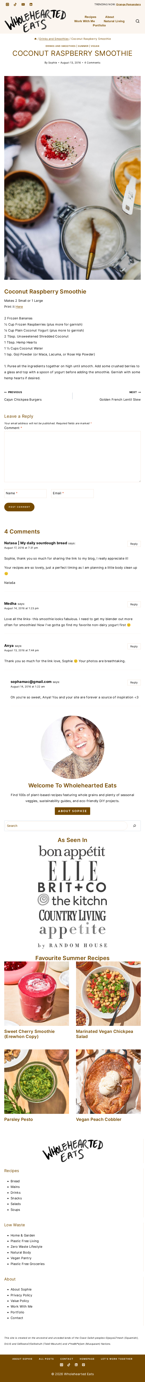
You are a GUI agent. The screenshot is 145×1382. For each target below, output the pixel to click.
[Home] (35, 38)
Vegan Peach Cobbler (99, 1119)
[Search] (134, 825)
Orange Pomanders (128, 4)
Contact (17, 1318)
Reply (134, 543)
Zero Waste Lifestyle (26, 1246)
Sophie (52, 62)
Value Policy (20, 1301)
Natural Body (21, 1252)
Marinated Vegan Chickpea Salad (104, 1034)
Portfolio (99, 25)
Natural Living (114, 21)
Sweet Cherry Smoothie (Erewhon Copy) (29, 1034)
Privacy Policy (21, 1295)
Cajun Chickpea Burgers (23, 396)
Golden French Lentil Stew (120, 396)
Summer (83, 46)
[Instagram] (7, 4)
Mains (15, 1187)
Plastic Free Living (25, 1241)
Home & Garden (23, 1235)
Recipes (90, 17)
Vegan (95, 46)
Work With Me (84, 21)
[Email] (23, 4)
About (109, 17)
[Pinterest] (83, 1365)
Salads (16, 1204)
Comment (13, 428)
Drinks (16, 1192)
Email (58, 493)
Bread (15, 1181)
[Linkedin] (31, 4)
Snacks (16, 1198)
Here (19, 306)
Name (12, 493)
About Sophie (21, 1289)
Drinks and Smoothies (61, 46)
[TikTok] (15, 4)
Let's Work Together (117, 1359)
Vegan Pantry (21, 1258)
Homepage (87, 1359)
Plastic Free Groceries (28, 1264)
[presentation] (36, 993)
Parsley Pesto (18, 1119)
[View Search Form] (137, 21)
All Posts (46, 1359)
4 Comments (92, 62)
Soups (15, 1209)
